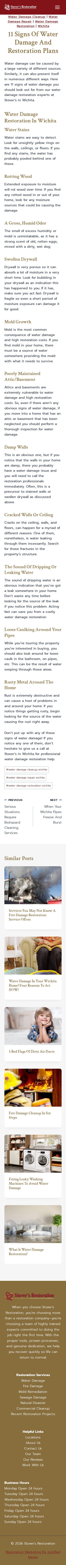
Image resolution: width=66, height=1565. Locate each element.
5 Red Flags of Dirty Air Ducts (31, 1051)
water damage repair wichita (25, 778)
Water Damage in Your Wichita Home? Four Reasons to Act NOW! (33, 985)
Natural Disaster (33, 1402)
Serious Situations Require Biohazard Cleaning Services (13, 817)
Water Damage (33, 1380)
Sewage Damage (33, 1397)
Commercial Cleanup (33, 1408)
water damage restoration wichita (28, 786)
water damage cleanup (26, 17)
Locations (33, 1437)
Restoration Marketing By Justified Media (33, 1554)
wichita (43, 26)
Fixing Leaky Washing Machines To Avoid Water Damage (28, 1183)
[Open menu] (57, 7)
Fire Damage (33, 1386)
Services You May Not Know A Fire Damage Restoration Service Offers (32, 915)
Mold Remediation (33, 1391)
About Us (33, 1442)
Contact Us (33, 1448)
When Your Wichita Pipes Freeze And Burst (51, 811)
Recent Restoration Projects (33, 1414)
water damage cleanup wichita (26, 770)
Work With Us (33, 1465)
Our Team (33, 1454)
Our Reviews (33, 1459)
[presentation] (33, 885)
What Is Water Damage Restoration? (26, 1251)
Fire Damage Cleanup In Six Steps (30, 1115)
